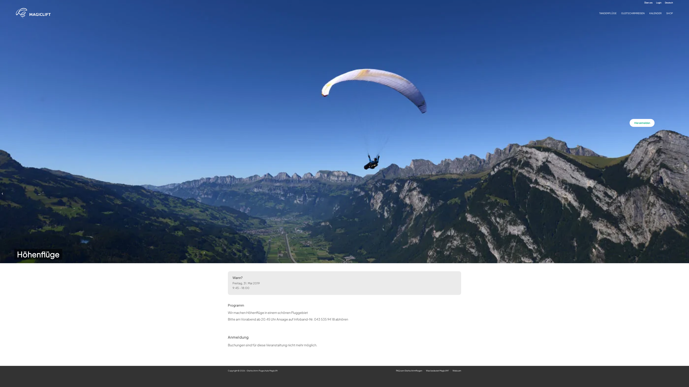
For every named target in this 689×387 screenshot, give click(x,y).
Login (658, 2)
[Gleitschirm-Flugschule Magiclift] (34, 13)
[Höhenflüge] (3, 193)
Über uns (648, 2)
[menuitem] (648, 3)
